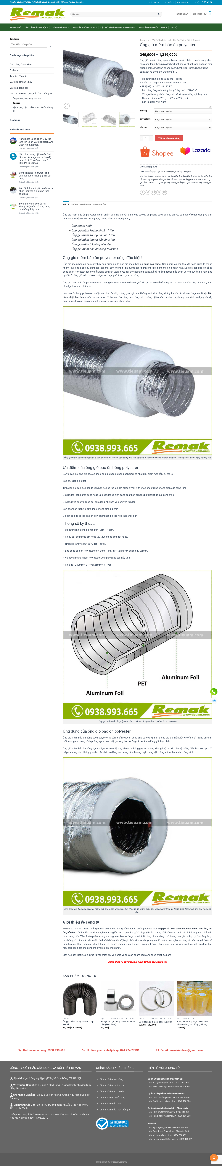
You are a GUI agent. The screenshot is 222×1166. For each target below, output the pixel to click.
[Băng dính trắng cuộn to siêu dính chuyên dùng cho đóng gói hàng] (194, 998)
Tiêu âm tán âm (59, 27)
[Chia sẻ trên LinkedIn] (164, 192)
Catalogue (182, 2)
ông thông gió (173, 182)
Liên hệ (195, 2)
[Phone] (213, 691)
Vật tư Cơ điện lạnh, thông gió (117, 27)
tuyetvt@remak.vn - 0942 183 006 (175, 1101)
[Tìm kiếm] (51, 46)
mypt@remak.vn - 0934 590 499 (171, 1135)
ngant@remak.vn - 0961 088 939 (173, 1127)
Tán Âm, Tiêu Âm (19, 76)
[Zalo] (213, 700)
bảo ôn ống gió (150, 176)
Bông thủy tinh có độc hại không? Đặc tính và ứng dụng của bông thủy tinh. (34, 206)
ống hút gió (161, 182)
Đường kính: (145, 119)
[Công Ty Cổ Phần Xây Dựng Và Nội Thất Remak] (38, 14)
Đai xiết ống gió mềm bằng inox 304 (155, 1022)
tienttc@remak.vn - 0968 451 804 (173, 1131)
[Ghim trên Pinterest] (158, 192)
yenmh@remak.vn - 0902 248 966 (173, 1082)
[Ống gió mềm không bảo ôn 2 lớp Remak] (80, 998)
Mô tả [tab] (66, 204)
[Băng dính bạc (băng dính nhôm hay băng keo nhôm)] (118, 998)
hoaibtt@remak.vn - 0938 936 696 (174, 1097)
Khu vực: (144, 127)
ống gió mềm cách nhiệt (196, 179)
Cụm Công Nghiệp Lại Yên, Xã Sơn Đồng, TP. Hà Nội (52, 1078)
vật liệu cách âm (176, 928)
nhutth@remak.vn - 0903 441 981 (173, 1112)
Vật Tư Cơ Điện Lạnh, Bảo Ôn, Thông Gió (31, 93)
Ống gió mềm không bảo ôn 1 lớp (93, 235)
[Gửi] (159, 14)
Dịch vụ (14, 70)
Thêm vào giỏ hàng (169, 138)
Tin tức (168, 2)
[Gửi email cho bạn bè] (153, 192)
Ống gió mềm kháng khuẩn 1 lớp (92, 230)
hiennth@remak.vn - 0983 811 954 (174, 1086)
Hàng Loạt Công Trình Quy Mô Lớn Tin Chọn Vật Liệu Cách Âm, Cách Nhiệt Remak (36, 141)
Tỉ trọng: (143, 111)
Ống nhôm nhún (81, 226)
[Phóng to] (67, 106)
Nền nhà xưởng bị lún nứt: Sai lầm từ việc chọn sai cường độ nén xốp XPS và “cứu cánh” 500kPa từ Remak (35, 159)
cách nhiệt (192, 928)
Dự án (164, 27)
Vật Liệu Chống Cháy (21, 82)
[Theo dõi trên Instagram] (205, 2)
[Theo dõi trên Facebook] (202, 2)
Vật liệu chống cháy (84, 27)
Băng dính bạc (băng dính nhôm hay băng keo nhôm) (118, 1023)
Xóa (210, 107)
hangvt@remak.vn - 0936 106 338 (175, 1116)
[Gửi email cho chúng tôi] (211, 2)
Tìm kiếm (14, 39)
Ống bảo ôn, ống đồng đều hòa (27, 98)
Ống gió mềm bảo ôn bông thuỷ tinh (94, 249)
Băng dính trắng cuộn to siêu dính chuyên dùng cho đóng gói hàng (193, 1023)
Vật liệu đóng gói (148, 27)
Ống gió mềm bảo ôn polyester (91, 244)
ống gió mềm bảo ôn (191, 176)
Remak (66, 928)
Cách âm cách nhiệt (35, 27)
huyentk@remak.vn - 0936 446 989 (176, 1139)
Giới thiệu (154, 2)
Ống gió (16, 103)
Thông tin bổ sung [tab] (81, 204)
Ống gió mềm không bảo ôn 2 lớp (93, 240)
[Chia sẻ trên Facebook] (142, 192)
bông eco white (152, 264)
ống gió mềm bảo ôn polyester (172, 179)
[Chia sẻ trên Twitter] (147, 192)
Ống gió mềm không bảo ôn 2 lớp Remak (78, 1023)
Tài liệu (174, 27)
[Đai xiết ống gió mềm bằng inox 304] (156, 998)
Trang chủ (15, 27)
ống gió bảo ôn (163, 176)
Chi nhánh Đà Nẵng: (24, 1094)
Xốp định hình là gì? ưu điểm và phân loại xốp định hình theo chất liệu (36, 191)
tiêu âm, (203, 928)
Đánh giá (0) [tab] (99, 204)
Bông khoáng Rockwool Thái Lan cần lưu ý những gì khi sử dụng (35, 175)
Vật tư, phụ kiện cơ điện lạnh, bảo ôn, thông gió (33, 109)
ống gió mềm (176, 176)
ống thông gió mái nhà (189, 182)
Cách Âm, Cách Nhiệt (21, 64)
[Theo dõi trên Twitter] (208, 2)
